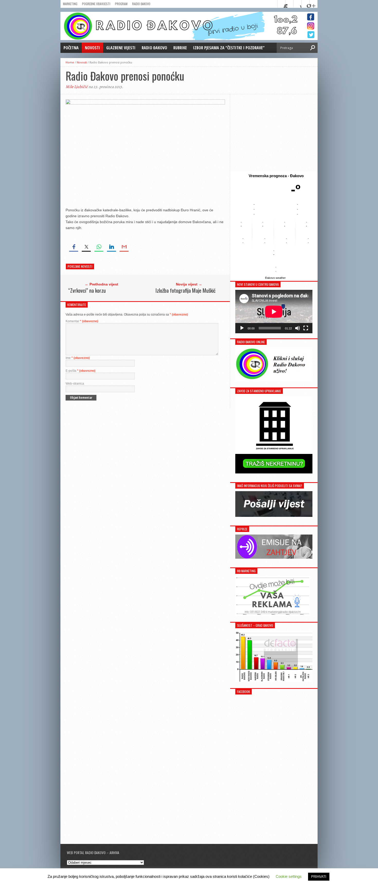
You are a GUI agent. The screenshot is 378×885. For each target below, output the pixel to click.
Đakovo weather (275, 277)
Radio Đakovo (141, 4)
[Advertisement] (274, 133)
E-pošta (80, 371)
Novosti (92, 48)
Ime (78, 358)
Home (70, 62)
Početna (71, 48)
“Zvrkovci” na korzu (87, 290)
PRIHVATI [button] (318, 877)
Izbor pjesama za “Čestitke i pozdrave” (229, 48)
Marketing (70, 4)
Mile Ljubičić (77, 87)
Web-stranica (75, 383)
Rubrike (180, 48)
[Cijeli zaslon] (305, 328)
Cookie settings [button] (289, 876)
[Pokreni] (242, 328)
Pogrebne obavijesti (96, 4)
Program (121, 4)
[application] (273, 311)
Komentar (82, 321)
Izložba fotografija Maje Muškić (185, 290)
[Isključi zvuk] (297, 328)
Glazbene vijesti (121, 48)
